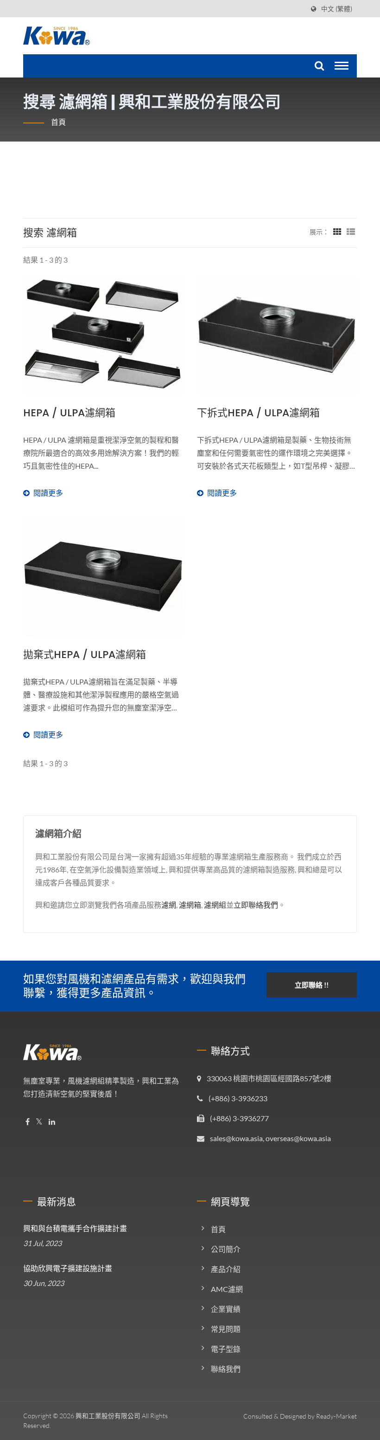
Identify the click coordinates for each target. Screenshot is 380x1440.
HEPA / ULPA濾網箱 (69, 413)
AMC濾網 (227, 1289)
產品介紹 (226, 1269)
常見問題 (226, 1328)
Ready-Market (336, 1416)
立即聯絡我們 (256, 904)
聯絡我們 (226, 1368)
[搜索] (318, 66)
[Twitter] (39, 1122)
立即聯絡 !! (312, 985)
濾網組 (215, 904)
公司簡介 (226, 1249)
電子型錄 (226, 1348)
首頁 (58, 121)
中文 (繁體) (336, 9)
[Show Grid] (337, 232)
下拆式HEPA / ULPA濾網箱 (258, 413)
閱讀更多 (101, 466)
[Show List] (351, 232)
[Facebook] (27, 1122)
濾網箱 (190, 904)
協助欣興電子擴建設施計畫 (67, 1268)
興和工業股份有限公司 (108, 1416)
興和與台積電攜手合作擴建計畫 (75, 1228)
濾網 (168, 904)
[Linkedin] (52, 1122)
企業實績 (226, 1308)
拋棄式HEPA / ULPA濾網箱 (84, 655)
